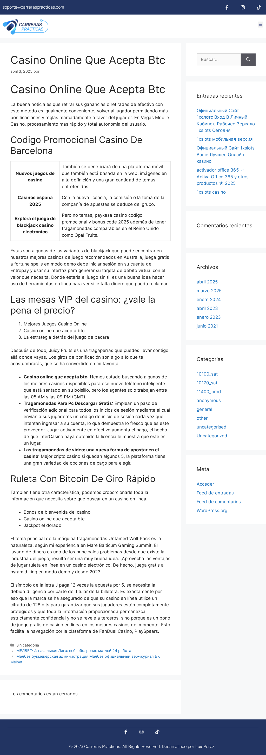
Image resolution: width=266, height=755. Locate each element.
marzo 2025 (209, 290)
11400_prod (209, 391)
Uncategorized (212, 435)
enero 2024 (209, 299)
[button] (261, 25)
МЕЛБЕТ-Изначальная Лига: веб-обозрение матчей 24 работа (73, 650)
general (204, 409)
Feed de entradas (215, 492)
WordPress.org (212, 510)
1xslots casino (211, 192)
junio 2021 (207, 326)
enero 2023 (209, 317)
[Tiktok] (258, 7)
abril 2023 (207, 308)
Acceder (205, 484)
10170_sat (207, 382)
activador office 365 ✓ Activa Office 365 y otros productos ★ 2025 (223, 176)
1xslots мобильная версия (225, 139)
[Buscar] (248, 59)
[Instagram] (243, 7)
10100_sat (207, 374)
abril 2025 (207, 281)
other (202, 418)
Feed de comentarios (219, 501)
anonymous (209, 400)
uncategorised (212, 427)
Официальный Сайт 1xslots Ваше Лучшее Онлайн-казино (226, 154)
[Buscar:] (219, 59)
